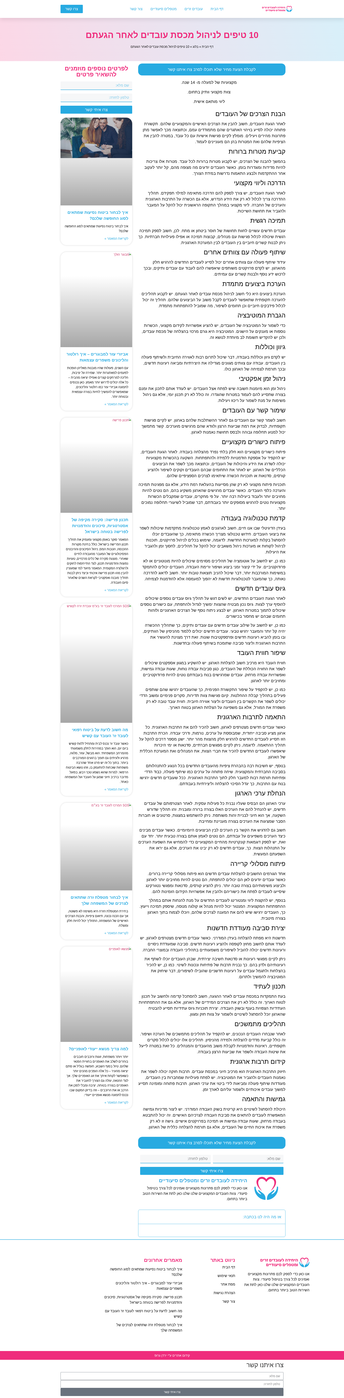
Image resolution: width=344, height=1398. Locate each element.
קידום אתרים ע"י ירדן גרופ (172, 1355)
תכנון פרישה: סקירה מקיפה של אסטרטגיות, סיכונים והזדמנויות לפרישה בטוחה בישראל (100, 526)
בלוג (195, 46)
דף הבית (217, 9)
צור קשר (136, 9)
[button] (144, 1217)
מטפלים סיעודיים (163, 9)
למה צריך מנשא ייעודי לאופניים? (98, 1049)
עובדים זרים (194, 9)
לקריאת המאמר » (116, 238)
